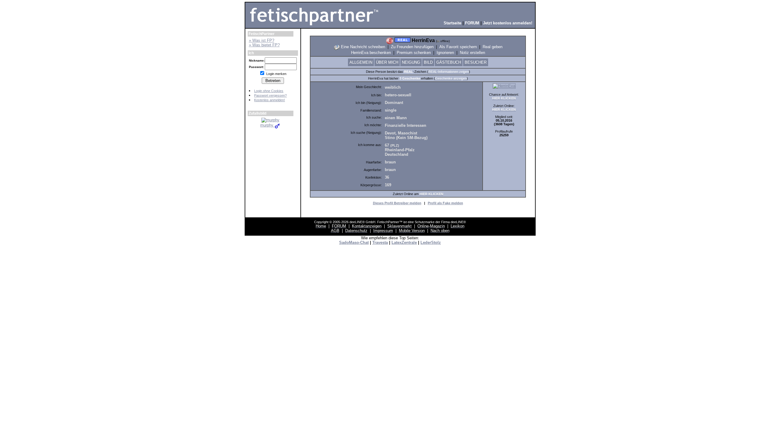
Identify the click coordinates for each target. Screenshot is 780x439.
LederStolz (430, 242)
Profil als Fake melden (445, 203)
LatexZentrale (404, 242)
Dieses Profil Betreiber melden (397, 203)
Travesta (380, 242)
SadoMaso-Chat (354, 242)
